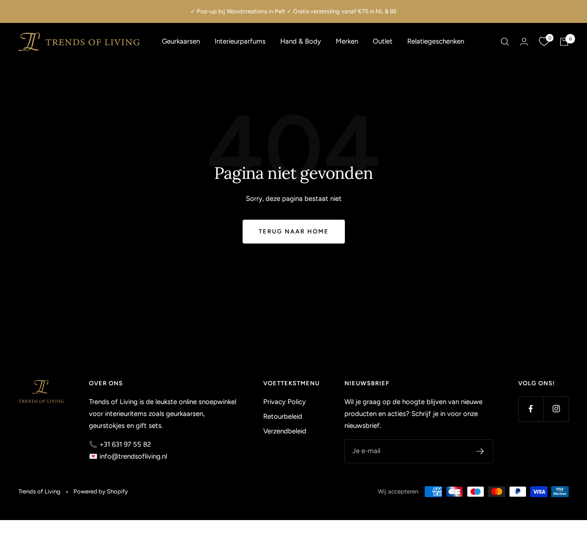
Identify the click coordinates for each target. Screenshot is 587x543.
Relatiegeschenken (435, 41)
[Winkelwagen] (564, 42)
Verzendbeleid (284, 431)
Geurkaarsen (181, 41)
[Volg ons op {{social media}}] (530, 408)
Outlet (383, 41)
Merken (347, 41)
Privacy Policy (284, 402)
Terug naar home (294, 231)
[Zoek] (505, 42)
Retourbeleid (282, 416)
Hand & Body (300, 41)
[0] (543, 41)
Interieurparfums (240, 41)
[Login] (524, 41)
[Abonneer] (480, 451)
